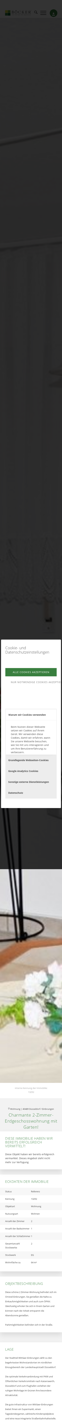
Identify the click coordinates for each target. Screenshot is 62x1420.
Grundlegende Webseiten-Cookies (28, 760)
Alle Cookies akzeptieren (31, 672)
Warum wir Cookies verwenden (27, 714)
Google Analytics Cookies (23, 771)
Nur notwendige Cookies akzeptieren (34, 682)
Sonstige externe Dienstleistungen (28, 782)
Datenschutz (15, 792)
